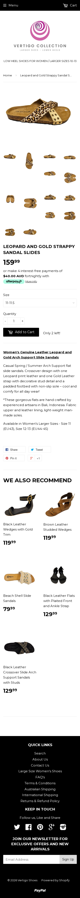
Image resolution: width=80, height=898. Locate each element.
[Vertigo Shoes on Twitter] (17, 828)
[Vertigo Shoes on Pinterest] (40, 828)
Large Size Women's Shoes (40, 771)
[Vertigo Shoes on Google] (51, 828)
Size (6, 295)
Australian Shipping (40, 789)
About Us (40, 759)
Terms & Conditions (40, 783)
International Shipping (40, 795)
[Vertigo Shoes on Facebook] (28, 828)
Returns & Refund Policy (40, 801)
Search (40, 753)
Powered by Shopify (55, 880)
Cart (73, 5)
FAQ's (40, 777)
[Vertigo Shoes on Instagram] (63, 828)
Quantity (9, 314)
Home (7, 75)
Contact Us (40, 765)
